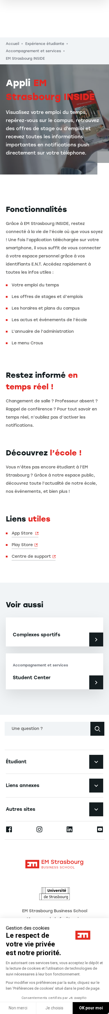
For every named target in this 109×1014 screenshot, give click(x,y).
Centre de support (31, 556)
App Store (23, 533)
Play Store (22, 544)
